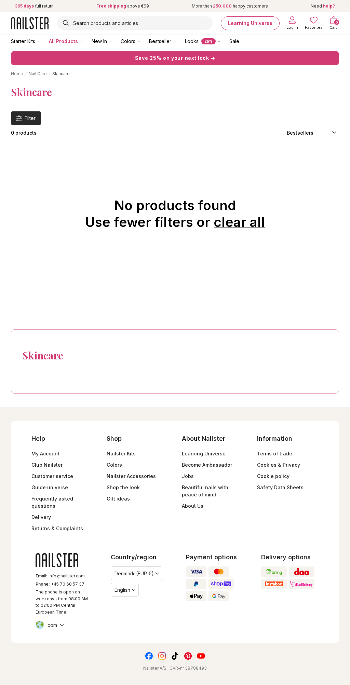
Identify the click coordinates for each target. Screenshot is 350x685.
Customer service (52, 476)
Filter (30, 118)
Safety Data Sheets (280, 487)
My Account (45, 453)
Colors (128, 41)
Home (17, 73)
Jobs (188, 476)
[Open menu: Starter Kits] (43, 41)
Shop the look (123, 487)
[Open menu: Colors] (143, 41)
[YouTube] (201, 656)
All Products (63, 41)
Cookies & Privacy (278, 465)
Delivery (41, 517)
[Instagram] (162, 656)
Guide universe (49, 487)
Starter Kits (23, 41)
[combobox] (135, 23)
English (122, 590)
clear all (239, 222)
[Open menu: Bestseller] (179, 41)
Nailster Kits (121, 453)
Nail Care (38, 73)
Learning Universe (250, 23)
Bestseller (160, 41)
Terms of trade (274, 453)
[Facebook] (149, 656)
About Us (192, 506)
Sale (234, 41)
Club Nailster (47, 465)
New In (99, 41)
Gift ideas (118, 499)
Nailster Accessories (131, 476)
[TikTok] (175, 656)
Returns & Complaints (57, 528)
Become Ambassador (207, 465)
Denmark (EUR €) (134, 573)
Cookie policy (273, 476)
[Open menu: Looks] (223, 41)
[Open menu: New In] (115, 41)
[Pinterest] (188, 656)
